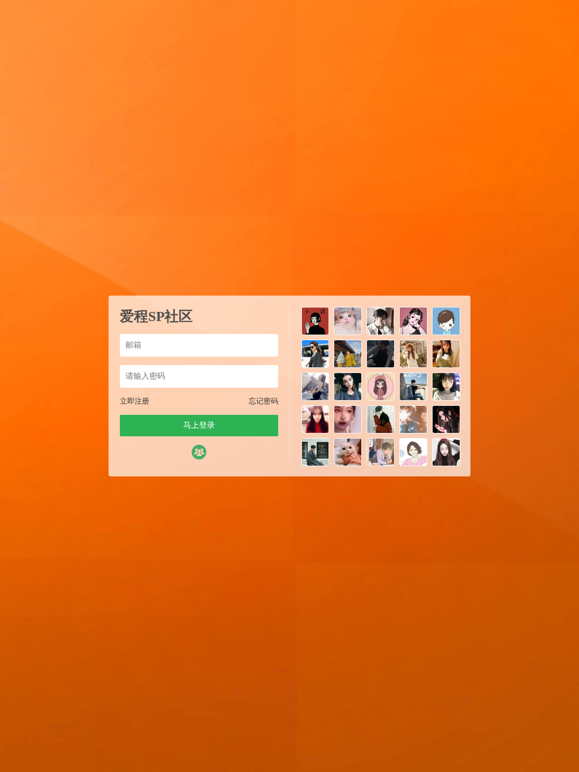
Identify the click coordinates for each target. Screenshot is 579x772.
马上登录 (199, 425)
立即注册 (134, 401)
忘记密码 (263, 401)
